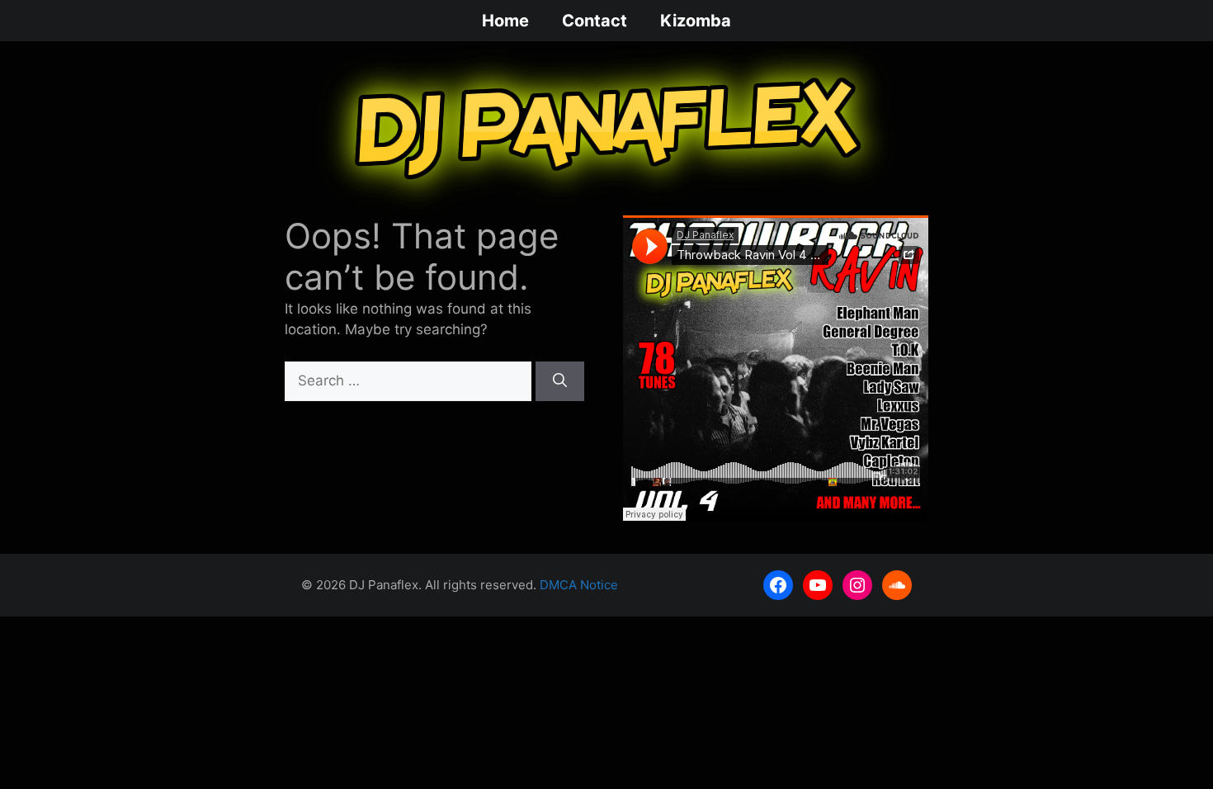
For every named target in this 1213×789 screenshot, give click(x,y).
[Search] (560, 381)
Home (505, 21)
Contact (594, 21)
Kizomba (695, 21)
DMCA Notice (579, 585)
